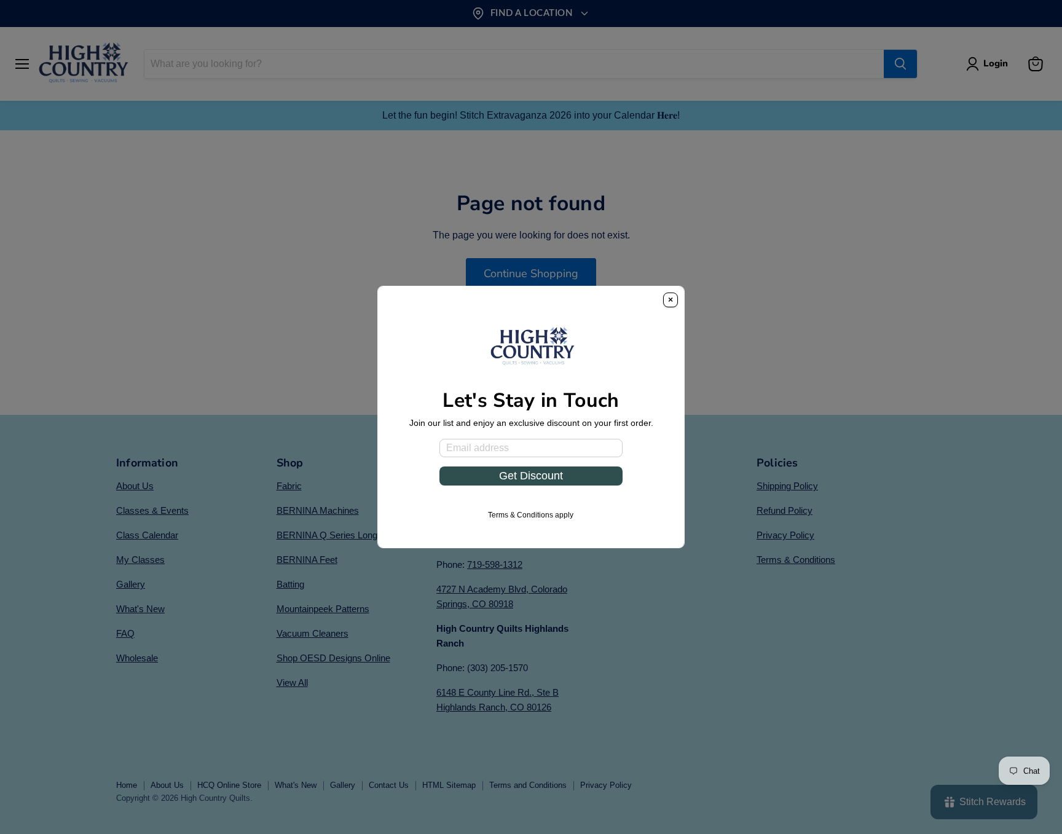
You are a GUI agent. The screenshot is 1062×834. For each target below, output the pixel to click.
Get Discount (531, 476)
